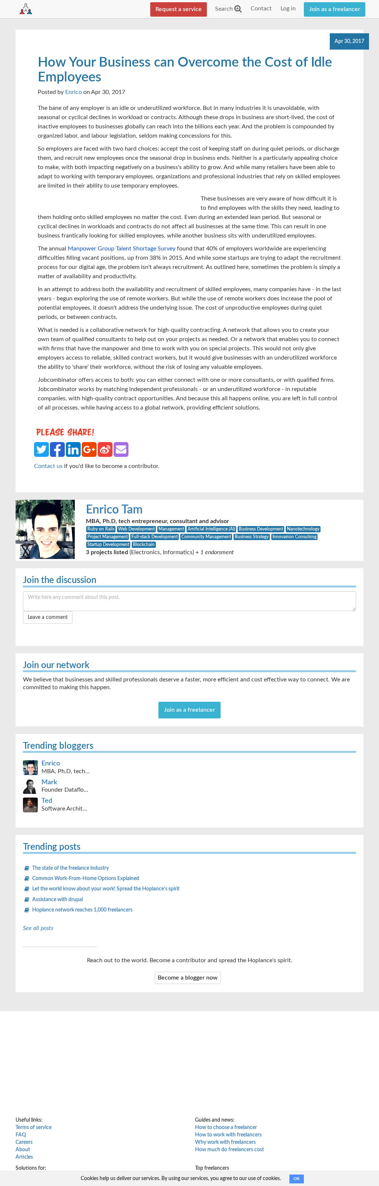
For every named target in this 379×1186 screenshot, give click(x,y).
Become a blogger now (188, 978)
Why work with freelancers (225, 1142)
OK (297, 1179)
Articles (24, 1157)
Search (224, 9)
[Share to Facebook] (57, 449)
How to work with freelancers (228, 1135)
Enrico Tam (114, 510)
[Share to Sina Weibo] (105, 449)
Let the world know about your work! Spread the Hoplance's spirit (106, 889)
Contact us (48, 466)
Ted (46, 801)
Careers (24, 1142)
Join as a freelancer (334, 9)
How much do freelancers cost (229, 1149)
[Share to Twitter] (41, 449)
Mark (49, 782)
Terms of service (33, 1127)
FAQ (21, 1135)
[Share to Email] (121, 449)
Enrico (73, 92)
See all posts (38, 928)
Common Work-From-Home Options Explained (85, 878)
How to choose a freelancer (226, 1127)
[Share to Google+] (89, 449)
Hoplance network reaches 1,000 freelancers (82, 910)
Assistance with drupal (57, 899)
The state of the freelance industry (70, 868)
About (23, 1149)
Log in (288, 8)
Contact (261, 8)
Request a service (178, 9)
